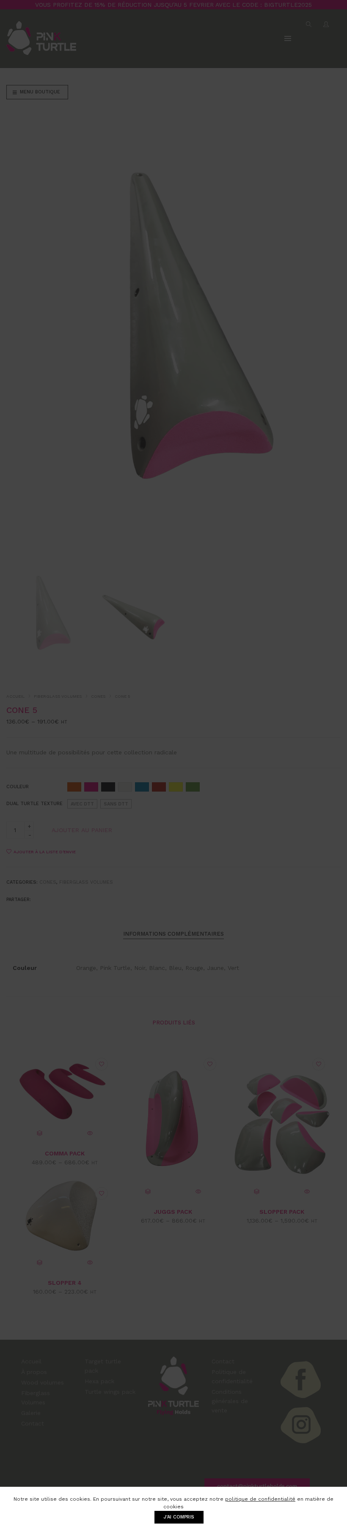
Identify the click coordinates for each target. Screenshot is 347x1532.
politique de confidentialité (260, 1499)
